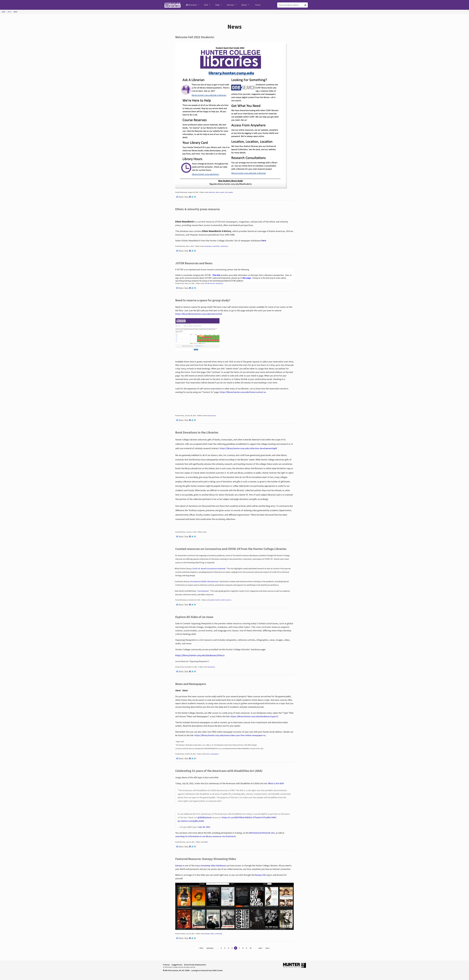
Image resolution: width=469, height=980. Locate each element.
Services (230, 4)
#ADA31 (248, 817)
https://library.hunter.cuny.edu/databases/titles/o (200, 655)
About (244, 4)
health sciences (225, 600)
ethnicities (224, 246)
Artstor (212, 283)
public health (215, 600)
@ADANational (204, 817)
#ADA (273, 817)
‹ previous (209, 948)
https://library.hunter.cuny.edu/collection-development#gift (248, 448)
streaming (218, 933)
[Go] (305, 5)
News (15, 12)
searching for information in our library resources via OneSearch (205, 836)
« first (201, 948)
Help (217, 4)
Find (206, 4)
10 (250, 948)
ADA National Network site (262, 832)
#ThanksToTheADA (262, 817)
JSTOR (207, 283)
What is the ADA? (276, 783)
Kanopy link (260, 874)
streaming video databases (213, 865)
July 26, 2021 (204, 827)
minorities (216, 246)
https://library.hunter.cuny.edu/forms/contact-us (243, 392)
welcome (212, 192)
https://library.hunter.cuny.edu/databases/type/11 (254, 716)
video (212, 933)
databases (219, 283)
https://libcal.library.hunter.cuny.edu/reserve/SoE (198, 313)
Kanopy (179, 865)
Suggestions (176, 964)
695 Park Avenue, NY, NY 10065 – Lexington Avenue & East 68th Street (193, 970)
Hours (258, 4)
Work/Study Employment (195, 964)
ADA (206, 842)
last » (268, 948)
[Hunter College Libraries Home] (172, 5)
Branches (192, 4)
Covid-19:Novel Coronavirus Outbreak (208, 568)
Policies (166, 964)
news (208, 754)
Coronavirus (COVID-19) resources (204, 581)
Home (3, 12)
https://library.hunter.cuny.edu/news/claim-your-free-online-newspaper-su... (230, 735)
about (218, 192)
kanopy (207, 933)
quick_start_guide (226, 192)
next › (261, 948)
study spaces (211, 415)
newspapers (208, 246)
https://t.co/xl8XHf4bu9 (233, 817)
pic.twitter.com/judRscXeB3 (191, 821)
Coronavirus (203, 591)
